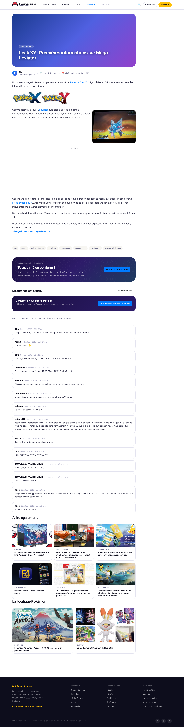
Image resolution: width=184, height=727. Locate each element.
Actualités (105, 4)
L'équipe (146, 694)
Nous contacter (150, 698)
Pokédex (67, 4)
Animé (74, 702)
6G (15, 248)
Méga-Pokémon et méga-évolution (32, 231)
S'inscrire (165, 4)
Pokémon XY (80, 248)
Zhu (17, 329)
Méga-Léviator (37, 248)
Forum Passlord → (125, 290)
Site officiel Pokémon (152, 706)
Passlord (91, 4)
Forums (110, 694)
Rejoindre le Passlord (117, 269)
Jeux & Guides (50, 4)
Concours (111, 706)
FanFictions (112, 698)
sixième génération (113, 248)
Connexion (150, 4)
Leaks (23, 248)
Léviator (43, 109)
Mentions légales (150, 702)
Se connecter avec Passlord (115, 303)
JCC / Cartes (77, 698)
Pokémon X (65, 248)
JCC (79, 4)
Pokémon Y (95, 248)
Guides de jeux (78, 690)
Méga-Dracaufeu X (22, 202)
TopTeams (111, 702)
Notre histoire (149, 690)
